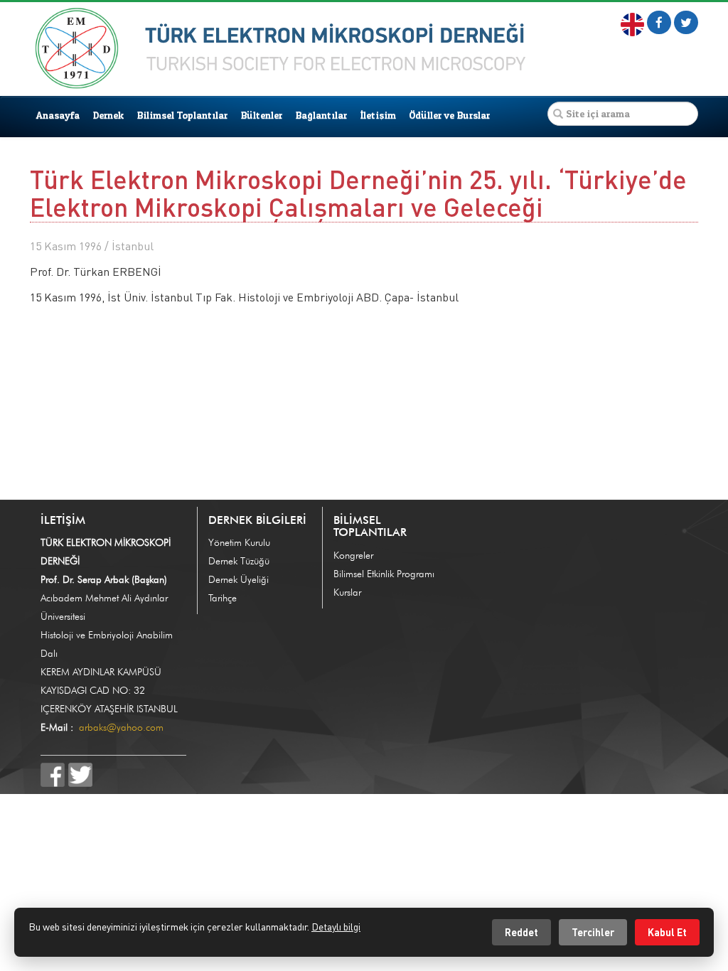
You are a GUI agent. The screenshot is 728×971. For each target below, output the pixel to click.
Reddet (521, 932)
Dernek (108, 115)
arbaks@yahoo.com (121, 727)
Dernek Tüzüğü (238, 561)
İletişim (378, 115)
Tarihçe (222, 597)
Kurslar (347, 592)
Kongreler (353, 555)
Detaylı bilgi (335, 926)
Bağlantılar (321, 115)
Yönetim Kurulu (239, 542)
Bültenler (261, 115)
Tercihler (593, 932)
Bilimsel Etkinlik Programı (383, 573)
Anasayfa (58, 115)
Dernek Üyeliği (238, 579)
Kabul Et (667, 932)
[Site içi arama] (558, 114)
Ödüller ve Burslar (449, 115)
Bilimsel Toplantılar (182, 115)
